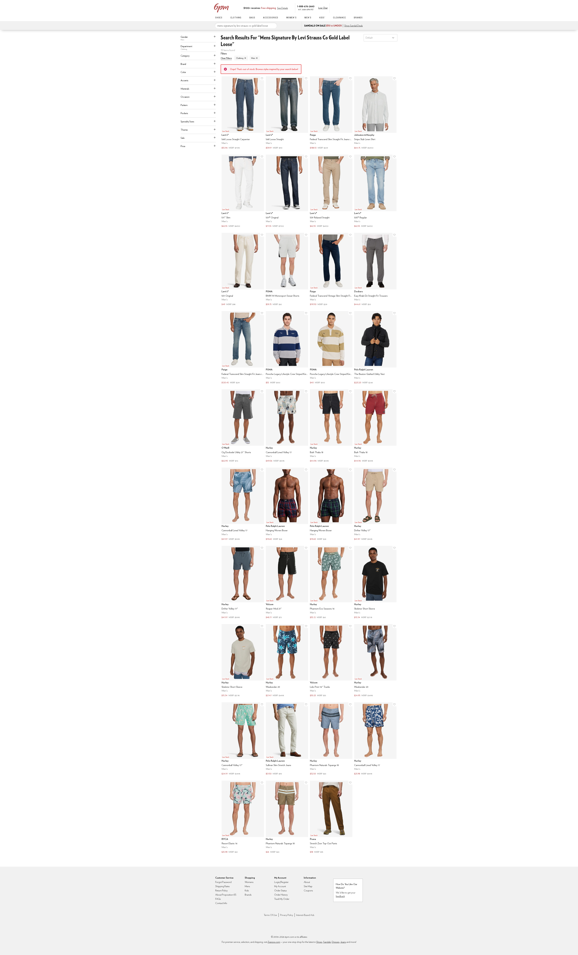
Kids (247, 890)
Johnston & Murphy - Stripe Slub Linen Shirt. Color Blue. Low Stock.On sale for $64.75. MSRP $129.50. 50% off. (375, 113)
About (307, 882)
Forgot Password (223, 882)
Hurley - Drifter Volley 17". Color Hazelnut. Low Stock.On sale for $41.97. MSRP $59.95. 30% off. (375, 504)
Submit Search (273, 26)
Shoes (218, 17)
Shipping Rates (222, 886)
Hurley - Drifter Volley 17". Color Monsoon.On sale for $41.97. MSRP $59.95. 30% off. (243, 582)
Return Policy (221, 890)
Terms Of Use (270, 915)
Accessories (270, 17)
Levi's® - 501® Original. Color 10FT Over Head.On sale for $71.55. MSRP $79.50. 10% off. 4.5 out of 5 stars (287, 191)
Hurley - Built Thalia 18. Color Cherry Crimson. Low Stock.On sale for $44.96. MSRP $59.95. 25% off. (375, 426)
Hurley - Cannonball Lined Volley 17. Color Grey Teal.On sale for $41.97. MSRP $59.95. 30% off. (243, 504)
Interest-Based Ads (305, 915)
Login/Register (281, 882)
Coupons (308, 890)
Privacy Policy (286, 915)
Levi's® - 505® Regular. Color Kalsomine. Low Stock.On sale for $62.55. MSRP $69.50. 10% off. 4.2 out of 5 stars (375, 191)
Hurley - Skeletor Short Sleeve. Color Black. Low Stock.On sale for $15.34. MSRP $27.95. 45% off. (375, 582)
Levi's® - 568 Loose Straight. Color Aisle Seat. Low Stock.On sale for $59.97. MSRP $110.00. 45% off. (287, 113)
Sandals (327, 942)
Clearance (339, 17)
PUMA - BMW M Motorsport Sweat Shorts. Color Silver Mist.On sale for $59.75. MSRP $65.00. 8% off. (287, 269)
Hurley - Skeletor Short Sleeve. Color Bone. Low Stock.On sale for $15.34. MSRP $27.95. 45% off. (243, 661)
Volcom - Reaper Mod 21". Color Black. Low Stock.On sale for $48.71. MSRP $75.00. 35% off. (287, 582)
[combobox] (246, 26)
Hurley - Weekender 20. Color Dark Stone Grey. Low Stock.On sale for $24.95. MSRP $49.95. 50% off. (375, 661)
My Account (342, 8)
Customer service (348, 8)
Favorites (355, 8)
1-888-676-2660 (305, 6)
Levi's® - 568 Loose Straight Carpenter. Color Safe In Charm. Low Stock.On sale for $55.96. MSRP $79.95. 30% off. (243, 113)
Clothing (235, 17)
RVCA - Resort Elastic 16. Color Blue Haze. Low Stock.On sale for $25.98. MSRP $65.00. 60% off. (243, 817)
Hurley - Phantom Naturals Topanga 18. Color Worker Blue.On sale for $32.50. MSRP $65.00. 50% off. (331, 739)
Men (253, 58)
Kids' (322, 17)
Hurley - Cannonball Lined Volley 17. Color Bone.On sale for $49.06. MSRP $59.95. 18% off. (287, 426)
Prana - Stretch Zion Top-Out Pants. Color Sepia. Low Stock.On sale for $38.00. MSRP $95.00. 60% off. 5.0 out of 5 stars (331, 817)
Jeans (343, 942)
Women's (291, 17)
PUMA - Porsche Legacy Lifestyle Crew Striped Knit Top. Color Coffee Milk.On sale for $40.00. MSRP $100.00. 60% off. (331, 347)
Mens (247, 886)
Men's (308, 17)
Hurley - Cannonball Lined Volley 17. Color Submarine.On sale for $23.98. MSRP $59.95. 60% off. (375, 739)
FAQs (218, 899)
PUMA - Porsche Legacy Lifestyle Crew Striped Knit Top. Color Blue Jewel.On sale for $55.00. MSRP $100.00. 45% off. (287, 347)
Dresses (335, 942)
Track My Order (281, 899)
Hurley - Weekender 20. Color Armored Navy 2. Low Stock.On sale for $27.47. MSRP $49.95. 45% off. (287, 661)
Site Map (308, 886)
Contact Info (221, 903)
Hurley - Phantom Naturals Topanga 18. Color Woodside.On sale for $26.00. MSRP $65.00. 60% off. (287, 817)
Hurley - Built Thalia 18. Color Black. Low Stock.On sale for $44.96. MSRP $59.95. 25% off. (331, 426)
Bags (252, 17)
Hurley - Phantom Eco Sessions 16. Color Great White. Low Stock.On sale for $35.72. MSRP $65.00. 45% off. (331, 582)
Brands (358, 17)
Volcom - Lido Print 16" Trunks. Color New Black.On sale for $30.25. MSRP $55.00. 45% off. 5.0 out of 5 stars (331, 661)
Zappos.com (274, 942)
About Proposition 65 (225, 894)
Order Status (280, 890)
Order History (281, 894)
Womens (249, 882)
